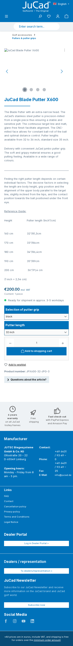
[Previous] (7, 71)
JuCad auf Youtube (23, 621)
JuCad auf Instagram (15, 621)
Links (8, 490)
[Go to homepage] (36, 6)
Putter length (15, 325)
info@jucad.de (63, 475)
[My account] (57, 16)
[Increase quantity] (63, 343)
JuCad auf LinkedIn (32, 621)
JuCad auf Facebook (6, 621)
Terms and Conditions (16, 516)
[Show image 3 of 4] (37, 89)
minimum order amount (47, 640)
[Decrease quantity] (10, 343)
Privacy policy (12, 511)
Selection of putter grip (22, 309)
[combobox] (32, 26)
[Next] (62, 71)
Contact (8, 501)
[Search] (55, 26)
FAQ (6, 496)
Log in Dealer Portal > (36, 543)
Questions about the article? (28, 379)
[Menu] (6, 16)
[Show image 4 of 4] (44, 89)
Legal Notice (11, 522)
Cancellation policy (15, 506)
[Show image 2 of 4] (31, 89)
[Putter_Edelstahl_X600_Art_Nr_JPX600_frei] (34, 71)
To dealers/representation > (36, 570)
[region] (34, 71)
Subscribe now (36, 605)
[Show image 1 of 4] (24, 89)
